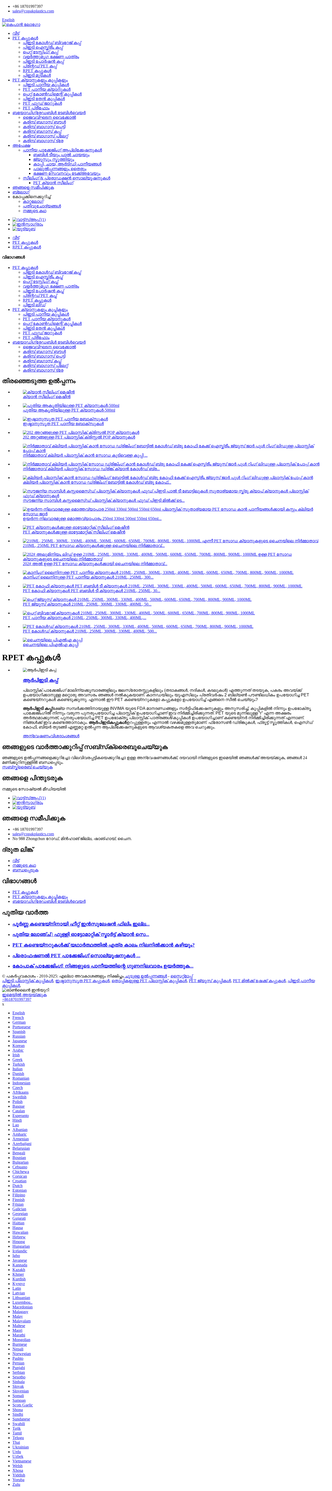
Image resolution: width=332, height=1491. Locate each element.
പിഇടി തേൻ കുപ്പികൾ (44, 98)
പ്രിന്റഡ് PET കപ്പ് (40, 66)
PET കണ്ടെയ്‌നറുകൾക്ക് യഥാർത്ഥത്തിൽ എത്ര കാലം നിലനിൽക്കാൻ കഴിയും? (103, 945)
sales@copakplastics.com (33, 11)
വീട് (15, 33)
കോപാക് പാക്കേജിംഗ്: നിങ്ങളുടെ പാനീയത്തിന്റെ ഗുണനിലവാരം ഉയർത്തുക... (102, 966)
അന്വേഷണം (36, 736)
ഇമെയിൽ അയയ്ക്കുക (24, 995)
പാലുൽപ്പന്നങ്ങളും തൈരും (59, 169)
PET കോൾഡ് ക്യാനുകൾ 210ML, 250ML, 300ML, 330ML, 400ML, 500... (90, 631)
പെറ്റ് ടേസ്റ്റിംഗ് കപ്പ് (40, 52)
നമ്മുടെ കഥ (34, 211)
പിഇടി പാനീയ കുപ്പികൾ (46, 84)
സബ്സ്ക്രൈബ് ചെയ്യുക (27, 767)
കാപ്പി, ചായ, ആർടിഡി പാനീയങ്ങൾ (67, 164)
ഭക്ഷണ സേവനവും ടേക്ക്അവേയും (66, 173)
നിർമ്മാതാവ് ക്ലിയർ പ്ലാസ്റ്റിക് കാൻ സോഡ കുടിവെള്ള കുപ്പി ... (85, 455)
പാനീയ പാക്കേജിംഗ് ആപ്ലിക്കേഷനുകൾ (62, 150)
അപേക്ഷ (21, 145)
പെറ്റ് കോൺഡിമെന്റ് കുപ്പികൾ (52, 94)
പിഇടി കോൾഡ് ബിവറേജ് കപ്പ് (52, 42)
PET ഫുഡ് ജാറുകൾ (42, 103)
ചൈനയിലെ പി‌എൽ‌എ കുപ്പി (50, 644)
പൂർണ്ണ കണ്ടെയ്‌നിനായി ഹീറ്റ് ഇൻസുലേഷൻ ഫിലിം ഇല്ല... (81, 924)
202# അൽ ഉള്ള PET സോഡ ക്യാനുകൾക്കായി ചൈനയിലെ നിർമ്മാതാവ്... (95, 563)
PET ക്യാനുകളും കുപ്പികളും (40, 80)
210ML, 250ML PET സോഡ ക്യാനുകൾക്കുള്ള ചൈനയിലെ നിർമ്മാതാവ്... (94, 545)
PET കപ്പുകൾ (25, 38)
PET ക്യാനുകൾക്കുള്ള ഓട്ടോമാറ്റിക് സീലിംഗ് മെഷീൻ (74, 532)
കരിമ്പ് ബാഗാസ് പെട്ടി (44, 126)
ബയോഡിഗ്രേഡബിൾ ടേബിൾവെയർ (49, 112)
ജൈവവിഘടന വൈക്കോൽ (49, 117)
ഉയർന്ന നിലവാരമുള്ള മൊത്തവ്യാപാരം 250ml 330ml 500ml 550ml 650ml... (92, 518)
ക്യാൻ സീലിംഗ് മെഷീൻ (47, 396)
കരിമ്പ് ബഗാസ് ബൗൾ (44, 122)
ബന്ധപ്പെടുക (25, 870)
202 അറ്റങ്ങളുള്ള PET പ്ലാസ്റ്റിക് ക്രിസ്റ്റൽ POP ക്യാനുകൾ (79, 437)
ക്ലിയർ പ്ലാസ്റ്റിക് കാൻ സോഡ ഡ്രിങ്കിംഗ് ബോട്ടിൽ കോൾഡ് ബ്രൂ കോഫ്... (97, 482)
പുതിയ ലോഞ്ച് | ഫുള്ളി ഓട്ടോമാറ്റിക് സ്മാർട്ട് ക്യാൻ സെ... (80, 934)
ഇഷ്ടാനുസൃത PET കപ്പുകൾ (82, 981)
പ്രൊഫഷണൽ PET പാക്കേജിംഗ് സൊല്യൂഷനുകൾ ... (76, 955)
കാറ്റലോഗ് (33, 201)
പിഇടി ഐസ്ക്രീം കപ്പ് (43, 47)
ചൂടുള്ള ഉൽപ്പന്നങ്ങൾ (146, 976)
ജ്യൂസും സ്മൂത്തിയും (53, 159)
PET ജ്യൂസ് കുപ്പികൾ (210, 981)
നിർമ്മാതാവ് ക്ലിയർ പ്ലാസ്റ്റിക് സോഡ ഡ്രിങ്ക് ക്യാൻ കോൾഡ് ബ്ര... (91, 469)
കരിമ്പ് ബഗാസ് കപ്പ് (42, 131)
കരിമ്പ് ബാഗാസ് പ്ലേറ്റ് (45, 136)
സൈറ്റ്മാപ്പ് (181, 976)
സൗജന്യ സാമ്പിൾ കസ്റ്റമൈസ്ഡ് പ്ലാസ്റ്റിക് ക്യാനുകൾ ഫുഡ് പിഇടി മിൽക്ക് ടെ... (104, 500)
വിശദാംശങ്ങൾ (64, 736)
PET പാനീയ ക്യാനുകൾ (47, 89)
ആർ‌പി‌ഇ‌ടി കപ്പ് (40, 680)
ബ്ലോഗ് (20, 192)
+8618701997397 (16, 999)
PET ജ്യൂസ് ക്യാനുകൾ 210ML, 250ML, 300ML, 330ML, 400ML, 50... (87, 604)
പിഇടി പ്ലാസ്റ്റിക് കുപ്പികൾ (27, 981)
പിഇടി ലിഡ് (34, 305)
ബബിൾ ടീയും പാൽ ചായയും (61, 154)
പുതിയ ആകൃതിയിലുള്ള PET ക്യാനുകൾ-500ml (69, 410)
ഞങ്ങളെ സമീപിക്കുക (33, 187)
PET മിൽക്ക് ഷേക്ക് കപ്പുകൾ (259, 981)
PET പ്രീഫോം (36, 108)
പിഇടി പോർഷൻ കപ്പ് (43, 61)
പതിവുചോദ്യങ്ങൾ (42, 206)
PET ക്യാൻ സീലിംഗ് (53, 183)
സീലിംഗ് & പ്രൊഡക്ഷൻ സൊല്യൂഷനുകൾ (66, 178)
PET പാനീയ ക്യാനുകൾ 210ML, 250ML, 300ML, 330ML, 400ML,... (84, 617)
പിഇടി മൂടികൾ (37, 75)
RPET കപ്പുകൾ (37, 70)
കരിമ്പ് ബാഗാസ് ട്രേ (43, 140)
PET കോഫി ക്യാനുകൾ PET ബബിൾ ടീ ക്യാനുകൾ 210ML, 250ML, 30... (91, 590)
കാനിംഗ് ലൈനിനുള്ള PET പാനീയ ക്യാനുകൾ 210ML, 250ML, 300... (88, 577)
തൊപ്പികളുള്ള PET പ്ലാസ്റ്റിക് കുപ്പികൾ (149, 981)
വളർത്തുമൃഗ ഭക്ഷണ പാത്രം (51, 56)
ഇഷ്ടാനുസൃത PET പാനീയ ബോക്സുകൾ (63, 423)
